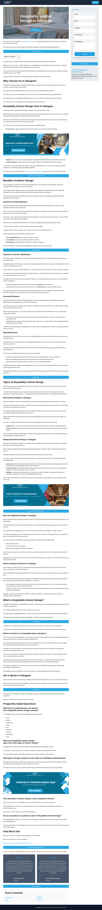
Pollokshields (6, 843)
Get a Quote (35, 30)
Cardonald (18, 843)
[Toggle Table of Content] (17, 57)
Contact (95, 2)
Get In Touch (84, 63)
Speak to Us (36, 377)
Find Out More (36, 250)
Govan (12, 843)
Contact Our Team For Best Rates (36, 175)
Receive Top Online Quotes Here (36, 847)
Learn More (36, 621)
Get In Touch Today (36, 51)
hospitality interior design (28, 41)
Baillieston (24, 843)
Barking (29, 843)
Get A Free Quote (36, 886)
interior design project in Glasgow (33, 171)
